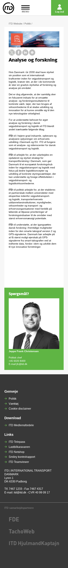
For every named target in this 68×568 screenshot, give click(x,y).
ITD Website (15, 23)
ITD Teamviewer (19, 461)
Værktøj (13, 403)
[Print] (32, 54)
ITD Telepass (17, 441)
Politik (27, 23)
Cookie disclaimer (20, 408)
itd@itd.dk (20, 492)
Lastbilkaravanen (19, 446)
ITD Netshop (16, 451)
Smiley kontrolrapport (22, 456)
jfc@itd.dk (21, 364)
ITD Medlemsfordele (21, 425)
